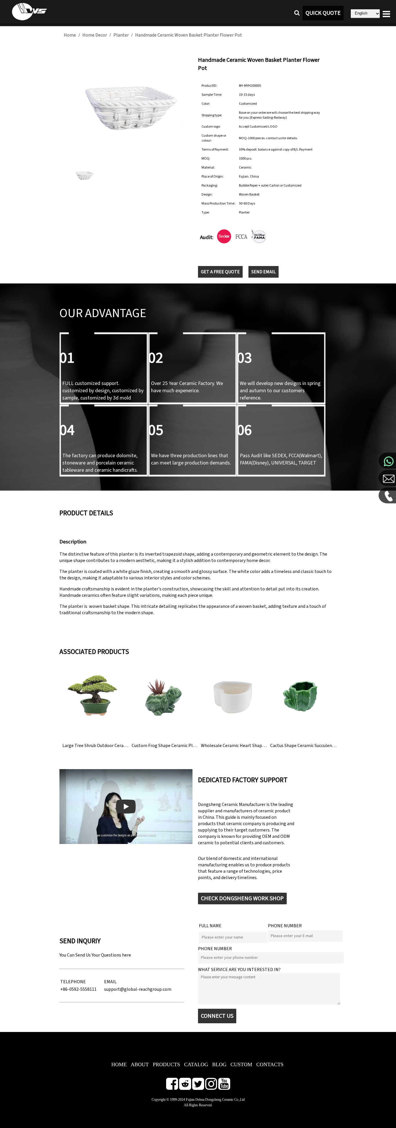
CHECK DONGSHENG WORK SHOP (242, 898)
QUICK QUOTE (323, 13)
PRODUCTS (166, 1064)
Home (70, 35)
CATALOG (196, 1064)
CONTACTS (270, 1064)
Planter (121, 35)
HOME (119, 1064)
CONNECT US (217, 1016)
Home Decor (94, 35)
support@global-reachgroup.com (137, 989)
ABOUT (140, 1064)
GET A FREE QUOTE (220, 272)
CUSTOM (241, 1064)
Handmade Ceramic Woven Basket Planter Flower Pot (188, 35)
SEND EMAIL (263, 272)
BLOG (219, 1064)
